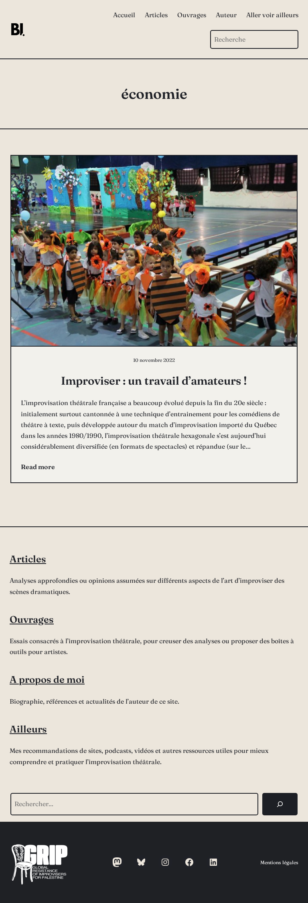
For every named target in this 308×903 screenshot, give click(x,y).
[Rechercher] (280, 804)
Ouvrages (32, 619)
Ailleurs (28, 729)
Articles (28, 559)
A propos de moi (47, 679)
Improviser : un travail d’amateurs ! (154, 380)
